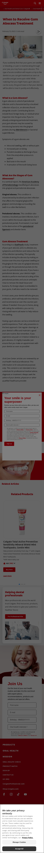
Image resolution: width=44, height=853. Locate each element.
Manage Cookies (19, 842)
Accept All (19, 849)
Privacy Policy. (27, 838)
